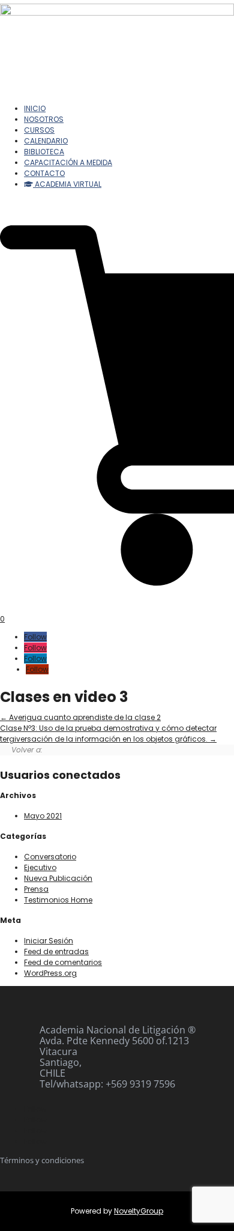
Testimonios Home (58, 900)
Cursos (39, 130)
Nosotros (44, 119)
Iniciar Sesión (48, 941)
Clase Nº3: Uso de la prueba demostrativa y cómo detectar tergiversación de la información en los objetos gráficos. (108, 733)
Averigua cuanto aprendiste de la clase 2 (84, 717)
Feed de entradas (56, 951)
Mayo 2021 (43, 816)
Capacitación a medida (68, 162)
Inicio (35, 108)
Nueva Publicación (58, 878)
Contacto (44, 173)
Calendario (46, 141)
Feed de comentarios (63, 962)
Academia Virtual (67, 184)
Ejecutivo (40, 867)
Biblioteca (44, 152)
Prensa (36, 889)
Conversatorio (50, 856)
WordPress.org (50, 973)
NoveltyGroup (138, 1211)
